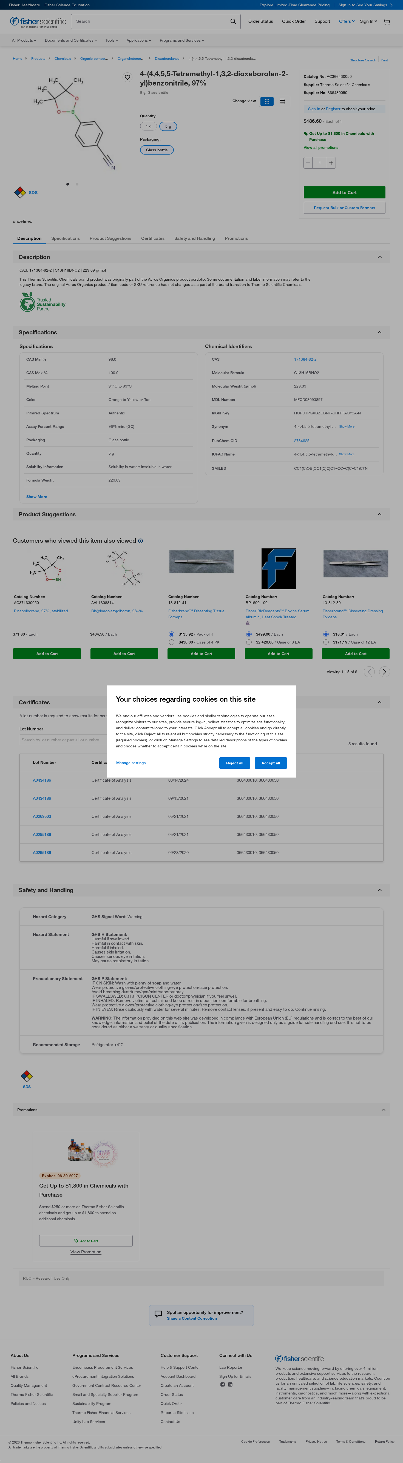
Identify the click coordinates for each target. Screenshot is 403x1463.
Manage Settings (131, 762)
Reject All (234, 763)
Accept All (271, 763)
